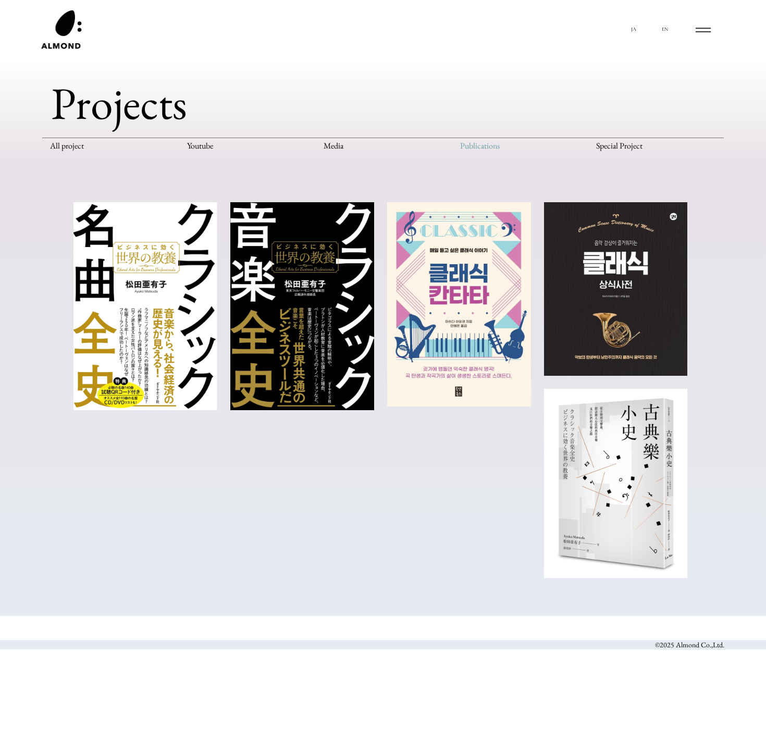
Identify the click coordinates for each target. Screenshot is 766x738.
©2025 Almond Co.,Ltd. (689, 644)
